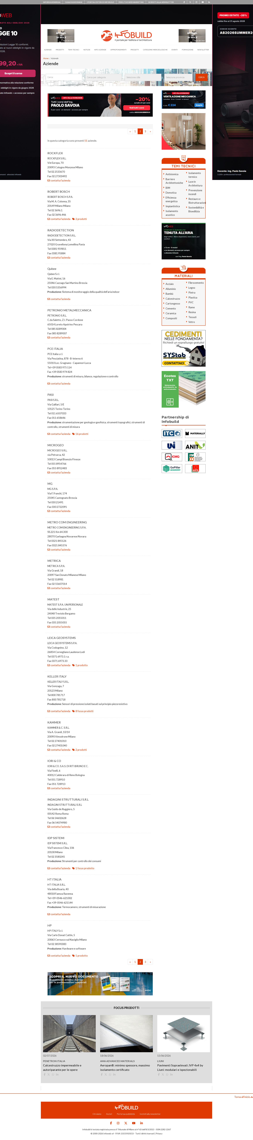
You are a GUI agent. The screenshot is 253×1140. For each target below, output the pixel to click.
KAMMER (54, 722)
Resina (192, 312)
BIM (168, 187)
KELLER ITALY (56, 676)
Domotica (171, 192)
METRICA (54, 560)
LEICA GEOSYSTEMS (61, 637)
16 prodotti (82, 433)
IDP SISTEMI (55, 838)
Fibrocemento (196, 282)
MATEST (53, 599)
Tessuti (192, 317)
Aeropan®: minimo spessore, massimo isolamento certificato (125, 1067)
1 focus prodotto (85, 868)
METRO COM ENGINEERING (67, 522)
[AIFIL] (195, 468)
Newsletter (203, 50)
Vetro (191, 321)
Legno (191, 287)
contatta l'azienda (60, 180)
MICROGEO (55, 445)
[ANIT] (195, 444)
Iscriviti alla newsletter (161, 2)
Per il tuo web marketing (131, 2)
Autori (109, 1114)
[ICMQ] (172, 456)
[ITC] (172, 433)
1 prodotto (82, 665)
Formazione (187, 50)
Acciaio (170, 283)
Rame (191, 307)
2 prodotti (81, 218)
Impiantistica (173, 206)
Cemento (171, 308)
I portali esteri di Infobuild (100, 2)
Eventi (175, 50)
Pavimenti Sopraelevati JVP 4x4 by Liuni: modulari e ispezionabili (180, 1067)
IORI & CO (54, 761)
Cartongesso (173, 303)
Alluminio (171, 288)
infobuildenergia (51, 2)
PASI (50, 394)
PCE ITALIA (55, 348)
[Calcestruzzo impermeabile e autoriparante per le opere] (69, 1033)
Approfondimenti (118, 50)
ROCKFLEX (55, 153)
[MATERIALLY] (195, 433)
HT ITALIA (54, 879)
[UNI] (172, 444)
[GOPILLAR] (172, 468)
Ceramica (171, 313)
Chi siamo (97, 1114)
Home (45, 58)
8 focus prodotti (84, 711)
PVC (191, 302)
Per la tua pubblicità (126, 1114)
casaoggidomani (73, 2)
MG (49, 483)
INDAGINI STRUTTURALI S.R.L (68, 799)
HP (49, 925)
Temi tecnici (73, 50)
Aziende (48, 50)
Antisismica (172, 174)
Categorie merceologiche (155, 50)
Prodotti (60, 50)
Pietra (191, 292)
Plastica (192, 297)
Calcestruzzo (173, 298)
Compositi (171, 318)
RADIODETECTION (60, 230)
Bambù (169, 293)
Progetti (135, 50)
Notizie (86, 50)
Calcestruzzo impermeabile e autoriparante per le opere (62, 1067)
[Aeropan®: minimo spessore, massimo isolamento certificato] (126, 1033)
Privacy (159, 1133)
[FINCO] (195, 456)
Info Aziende (100, 50)
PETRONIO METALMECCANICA (69, 310)
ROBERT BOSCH (58, 191)
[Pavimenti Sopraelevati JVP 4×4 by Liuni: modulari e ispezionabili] (183, 1033)
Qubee (51, 268)
